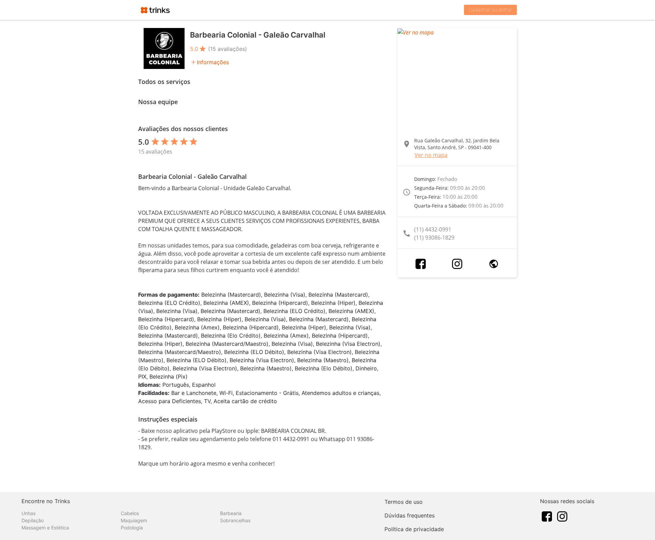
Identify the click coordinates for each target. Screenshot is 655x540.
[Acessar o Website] (493, 264)
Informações (213, 62)
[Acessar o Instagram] (457, 264)
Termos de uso (403, 501)
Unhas (28, 513)
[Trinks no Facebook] (547, 515)
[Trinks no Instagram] (562, 515)
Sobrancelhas (235, 520)
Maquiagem (134, 520)
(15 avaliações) (227, 48)
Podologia (132, 527)
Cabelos (130, 513)
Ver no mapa (431, 155)
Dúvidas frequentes (409, 515)
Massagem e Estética (45, 527)
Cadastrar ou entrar (490, 9)
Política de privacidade (414, 529)
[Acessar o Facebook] (420, 264)
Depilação (32, 520)
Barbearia (231, 513)
